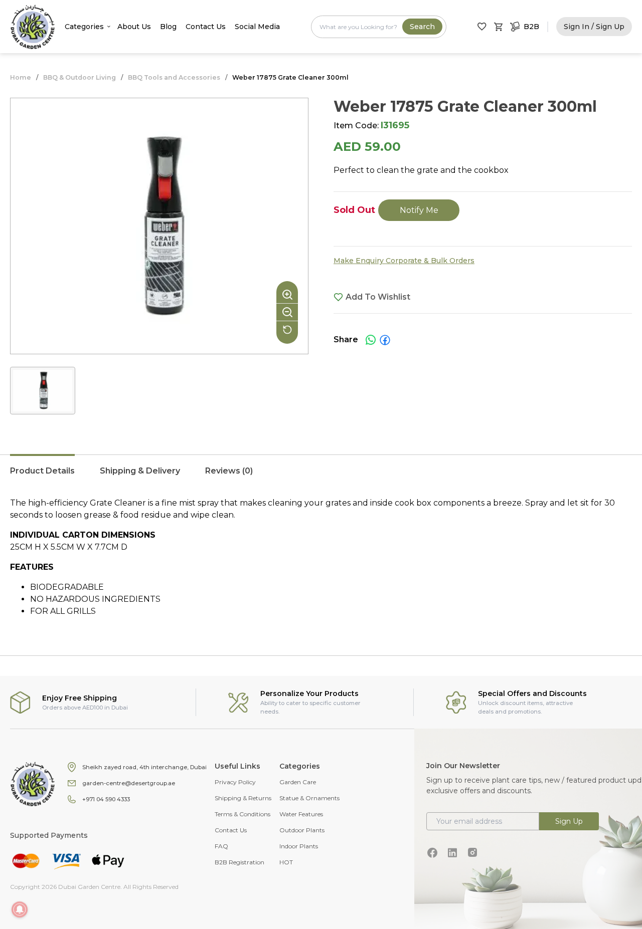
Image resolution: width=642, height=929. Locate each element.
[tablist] (321, 476)
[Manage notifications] (20, 909)
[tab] (42, 476)
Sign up (569, 821)
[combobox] (378, 27)
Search (422, 26)
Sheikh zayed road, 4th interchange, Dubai (144, 767)
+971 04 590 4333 (106, 799)
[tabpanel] (321, 557)
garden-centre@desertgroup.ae (128, 783)
